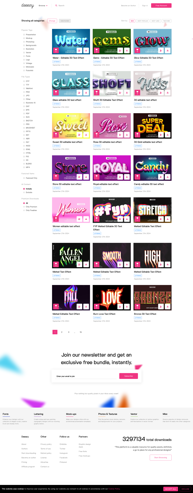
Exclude (28, 192)
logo (27, 60)
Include (28, 189)
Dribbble (63, 444)
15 (81, 332)
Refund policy (46, 453)
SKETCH (29, 121)
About (23, 444)
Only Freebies (31, 210)
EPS (27, 110)
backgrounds (30, 45)
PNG (27, 92)
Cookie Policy (114, 489)
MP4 (27, 167)
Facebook (63, 458)
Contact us (45, 467)
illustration (29, 49)
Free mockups (84, 456)
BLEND (28, 164)
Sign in (145, 6)
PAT (27, 142)
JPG (27, 95)
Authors (24, 449)
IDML (27, 149)
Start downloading (28, 453)
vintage (28, 63)
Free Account (161, 6)
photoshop (29, 42)
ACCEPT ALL (170, 489)
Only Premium (31, 207)
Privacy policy (46, 444)
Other (27, 99)
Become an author (28, 458)
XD (26, 160)
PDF (27, 113)
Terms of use (46, 449)
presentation (30, 35)
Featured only (31, 178)
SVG (27, 117)
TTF (27, 85)
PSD (27, 124)
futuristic (29, 70)
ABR (27, 139)
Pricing (24, 462)
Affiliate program (28, 467)
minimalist (29, 67)
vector (28, 52)
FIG (27, 156)
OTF (27, 81)
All (26, 203)
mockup (28, 38)
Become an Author (128, 6)
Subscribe (128, 376)
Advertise (44, 462)
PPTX (27, 131)
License (44, 458)
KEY (27, 135)
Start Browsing (160, 457)
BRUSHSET (30, 128)
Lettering (56, 61)
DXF (27, 106)
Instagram (64, 453)
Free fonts (83, 451)
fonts (27, 56)
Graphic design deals (85, 445)
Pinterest (63, 462)
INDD (27, 146)
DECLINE (185, 489)
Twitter (62, 449)
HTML (28, 153)
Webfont (29, 88)
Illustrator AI (30, 103)
